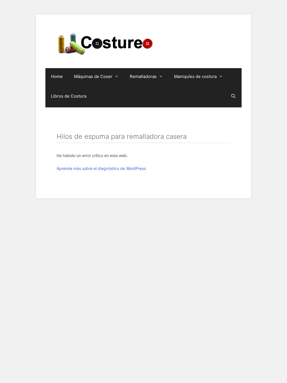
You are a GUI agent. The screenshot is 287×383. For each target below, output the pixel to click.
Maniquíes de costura (195, 76)
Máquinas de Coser (93, 76)
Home (57, 76)
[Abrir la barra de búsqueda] (233, 96)
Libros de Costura (68, 96)
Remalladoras (143, 76)
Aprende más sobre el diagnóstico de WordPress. (102, 168)
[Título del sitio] (106, 43)
